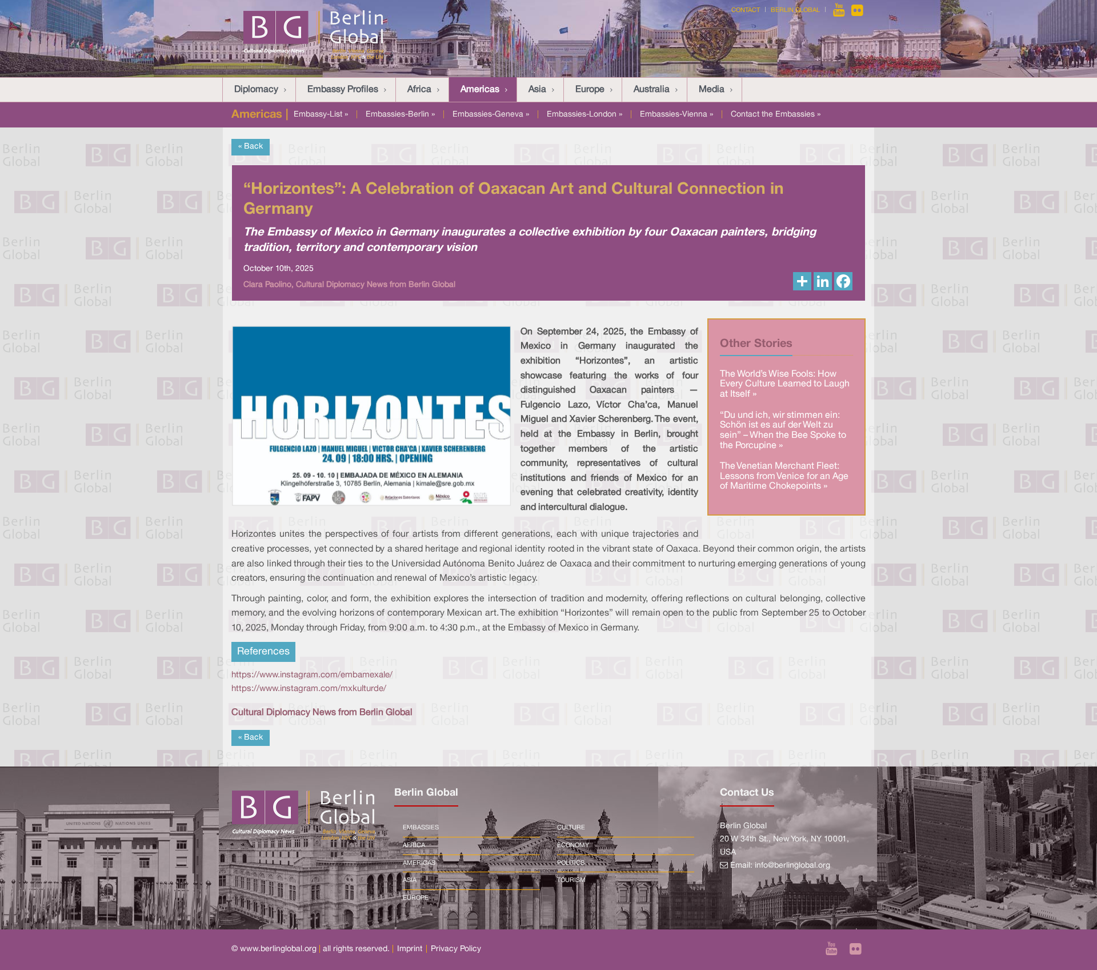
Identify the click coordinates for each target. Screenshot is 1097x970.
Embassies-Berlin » (400, 114)
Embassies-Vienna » (676, 114)
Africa (419, 90)
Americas (480, 90)
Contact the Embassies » (775, 114)
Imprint (409, 949)
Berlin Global (795, 10)
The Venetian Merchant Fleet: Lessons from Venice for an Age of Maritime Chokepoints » (784, 476)
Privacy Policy (456, 949)
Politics (570, 863)
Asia (537, 90)
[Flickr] (857, 10)
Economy (573, 845)
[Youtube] (840, 10)
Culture (571, 828)
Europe (589, 90)
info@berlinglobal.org (792, 865)
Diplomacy (256, 90)
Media (711, 90)
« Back (250, 146)
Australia (652, 90)
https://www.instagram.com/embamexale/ (312, 675)
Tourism (571, 880)
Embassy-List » (321, 114)
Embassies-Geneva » (491, 114)
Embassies (421, 828)
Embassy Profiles (342, 90)
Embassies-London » (584, 114)
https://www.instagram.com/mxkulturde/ (308, 689)
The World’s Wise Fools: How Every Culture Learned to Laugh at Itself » (785, 384)
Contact (745, 10)
